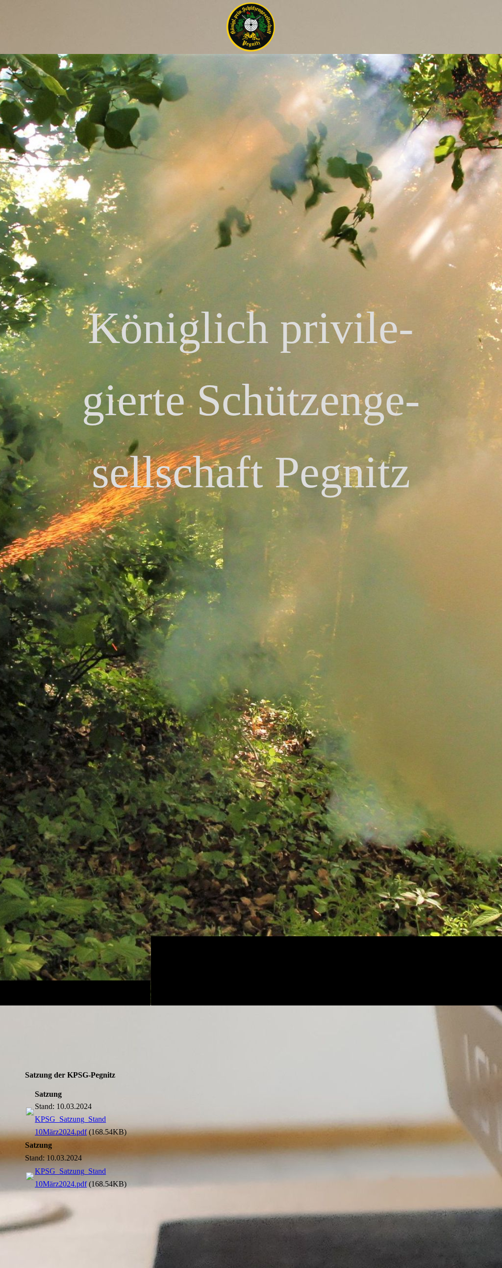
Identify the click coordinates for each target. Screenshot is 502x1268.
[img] (251, 529)
